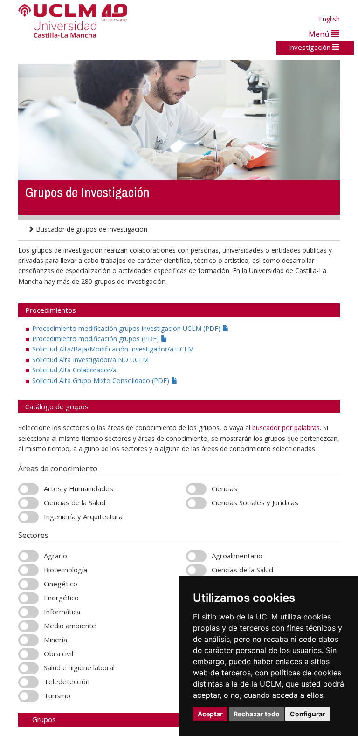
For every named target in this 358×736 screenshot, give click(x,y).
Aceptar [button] (210, 714)
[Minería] (28, 640)
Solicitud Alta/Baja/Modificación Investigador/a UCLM (113, 348)
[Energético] (28, 598)
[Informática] (28, 612)
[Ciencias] (196, 489)
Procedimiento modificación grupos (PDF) (96, 338)
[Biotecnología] (28, 570)
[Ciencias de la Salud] (28, 503)
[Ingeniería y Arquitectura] (28, 517)
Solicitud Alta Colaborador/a (74, 369)
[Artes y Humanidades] (28, 489)
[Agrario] (28, 556)
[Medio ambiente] (28, 626)
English (329, 18)
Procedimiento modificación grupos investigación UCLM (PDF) (127, 328)
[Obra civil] (28, 654)
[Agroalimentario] (196, 556)
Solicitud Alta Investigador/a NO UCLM (90, 359)
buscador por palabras (286, 427)
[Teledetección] (28, 682)
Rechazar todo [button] (257, 714)
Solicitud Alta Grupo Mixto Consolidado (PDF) (101, 380)
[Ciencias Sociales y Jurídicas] (196, 503)
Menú (320, 33)
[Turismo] (28, 696)
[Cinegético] (28, 584)
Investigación (310, 47)
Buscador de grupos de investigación (90, 229)
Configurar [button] (307, 714)
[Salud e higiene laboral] (28, 668)
